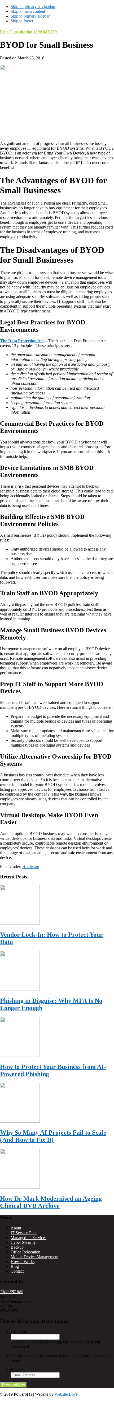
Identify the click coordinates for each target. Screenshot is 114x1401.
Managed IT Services (28, 1237)
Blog (15, 1266)
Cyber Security (23, 1242)
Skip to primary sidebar (30, 16)
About (16, 1228)
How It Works (22, 1261)
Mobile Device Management (34, 1257)
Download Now (13, 1385)
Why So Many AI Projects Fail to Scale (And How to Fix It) (53, 1136)
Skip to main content (28, 11)
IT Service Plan (24, 1233)
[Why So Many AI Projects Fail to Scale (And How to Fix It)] (20, 1121)
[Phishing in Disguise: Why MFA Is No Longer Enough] (20, 989)
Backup (17, 1247)
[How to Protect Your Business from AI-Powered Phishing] (20, 1055)
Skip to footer (22, 21)
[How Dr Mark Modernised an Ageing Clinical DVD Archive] (20, 1187)
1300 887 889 (45, 32)
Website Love (66, 1394)
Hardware (30, 866)
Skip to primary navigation (33, 6)
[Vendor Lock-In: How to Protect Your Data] (20, 923)
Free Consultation (16, 32)
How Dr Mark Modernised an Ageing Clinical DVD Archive (51, 1202)
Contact (17, 1271)
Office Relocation (25, 1252)
